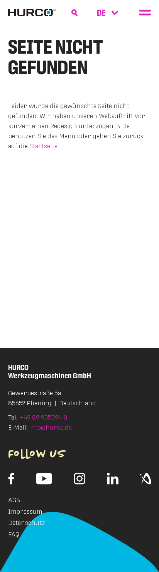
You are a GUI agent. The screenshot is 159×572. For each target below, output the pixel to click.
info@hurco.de (50, 427)
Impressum (25, 511)
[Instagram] (79, 478)
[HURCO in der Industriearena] (145, 478)
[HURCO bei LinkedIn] (113, 478)
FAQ (13, 534)
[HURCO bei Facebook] (11, 478)
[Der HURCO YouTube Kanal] (44, 478)
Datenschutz (26, 522)
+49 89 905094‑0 (43, 417)
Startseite (43, 146)
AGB (14, 500)
